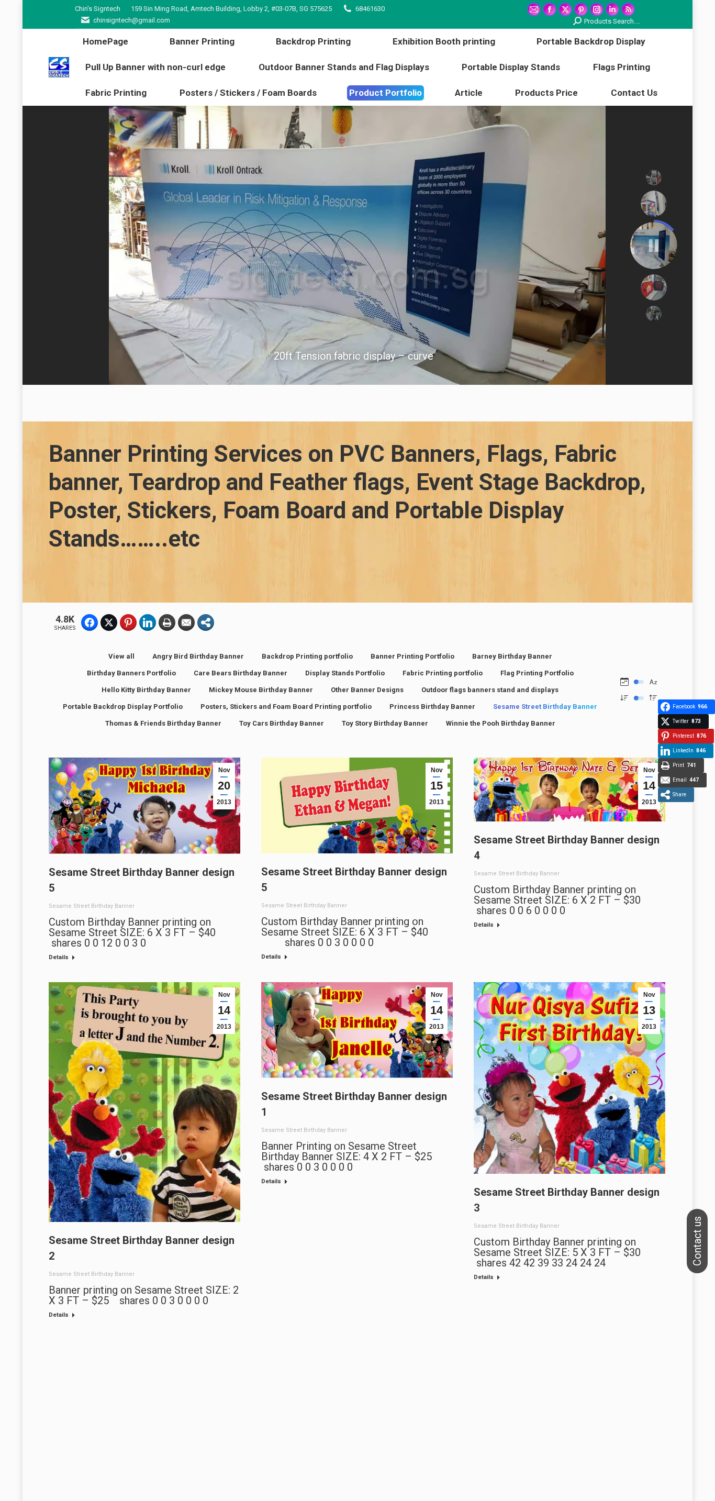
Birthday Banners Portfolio (131, 673)
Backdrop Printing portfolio (307, 656)
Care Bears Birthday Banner (240, 673)
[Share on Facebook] (89, 622)
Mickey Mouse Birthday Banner (261, 690)
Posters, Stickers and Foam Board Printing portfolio (286, 706)
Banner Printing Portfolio (412, 656)
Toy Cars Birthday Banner (281, 723)
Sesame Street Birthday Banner (545, 706)
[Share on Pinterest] (128, 622)
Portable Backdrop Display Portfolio (123, 706)
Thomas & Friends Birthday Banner (163, 723)
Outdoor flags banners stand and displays (489, 690)
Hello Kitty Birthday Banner (146, 690)
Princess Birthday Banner (432, 706)
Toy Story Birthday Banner (385, 723)
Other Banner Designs (367, 690)
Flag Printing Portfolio (537, 673)
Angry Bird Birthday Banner (198, 656)
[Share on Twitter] (108, 622)
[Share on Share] (205, 622)
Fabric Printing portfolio (443, 673)
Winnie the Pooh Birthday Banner (500, 723)
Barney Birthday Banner (512, 656)
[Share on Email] (186, 622)
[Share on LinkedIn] (147, 622)
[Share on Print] (167, 622)
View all (121, 656)
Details (59, 957)
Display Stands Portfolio (345, 673)
